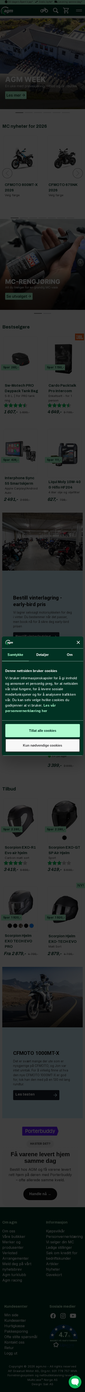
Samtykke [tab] (15, 655)
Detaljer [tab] (42, 655)
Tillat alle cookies (42, 730)
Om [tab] (70, 655)
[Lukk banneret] (78, 642)
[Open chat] (75, 1382)
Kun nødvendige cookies (42, 745)
